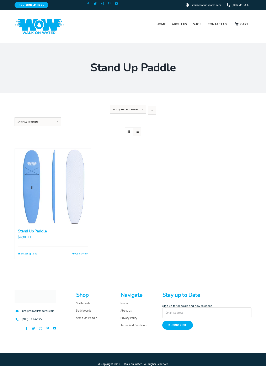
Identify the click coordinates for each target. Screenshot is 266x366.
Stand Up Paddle (32, 231)
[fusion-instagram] (102, 3)
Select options (29, 253)
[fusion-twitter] (95, 3)
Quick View (81, 253)
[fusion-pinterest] (109, 3)
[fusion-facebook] (88, 3)
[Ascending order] (152, 110)
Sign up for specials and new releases (187, 305)
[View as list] (137, 132)
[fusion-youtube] (116, 3)
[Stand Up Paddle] (53, 187)
